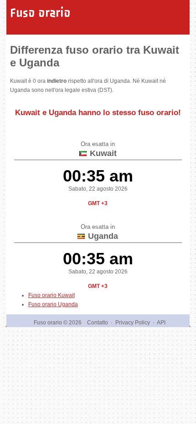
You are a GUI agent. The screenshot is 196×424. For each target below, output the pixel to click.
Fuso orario (40, 13)
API (161, 322)
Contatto (97, 322)
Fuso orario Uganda (53, 304)
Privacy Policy (132, 322)
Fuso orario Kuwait (51, 295)
